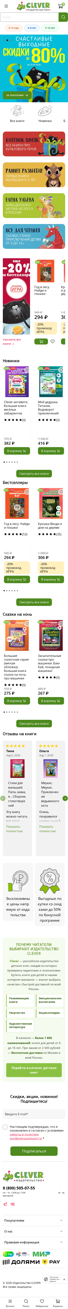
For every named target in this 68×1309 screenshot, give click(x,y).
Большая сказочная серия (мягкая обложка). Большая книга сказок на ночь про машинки (16, 667)
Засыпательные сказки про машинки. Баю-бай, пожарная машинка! (49, 663)
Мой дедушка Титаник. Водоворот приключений (48, 407)
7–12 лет (50, 28)
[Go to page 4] (12, 462)
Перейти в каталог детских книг (34, 1070)
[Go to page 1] (4, 462)
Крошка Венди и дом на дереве (50, 526)
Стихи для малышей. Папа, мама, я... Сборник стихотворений (17, 794)
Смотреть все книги (34, 474)
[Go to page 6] (17, 462)
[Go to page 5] (14, 462)
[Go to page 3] (9, 462)
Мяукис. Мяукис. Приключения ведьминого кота (50, 794)
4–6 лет (32, 28)
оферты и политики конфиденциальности (26, 1136)
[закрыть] (64, 1279)
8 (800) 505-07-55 (19, 1188)
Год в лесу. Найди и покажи (42, 290)
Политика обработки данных (54, 1279)
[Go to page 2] (6, 462)
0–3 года (14, 28)
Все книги (17, 121)
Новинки (45, 121)
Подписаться (34, 1151)
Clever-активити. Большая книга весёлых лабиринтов (16, 407)
